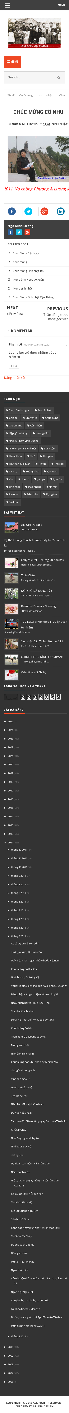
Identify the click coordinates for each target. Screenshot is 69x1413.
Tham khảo (15, 456)
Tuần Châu (28, 575)
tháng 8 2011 (18, 884)
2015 (10, 807)
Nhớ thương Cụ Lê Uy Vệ (25, 977)
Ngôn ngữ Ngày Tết (22, 1292)
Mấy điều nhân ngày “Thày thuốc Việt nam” (35, 960)
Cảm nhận (36, 425)
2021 (10, 756)
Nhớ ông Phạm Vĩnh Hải (22, 448)
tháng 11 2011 (19, 858)
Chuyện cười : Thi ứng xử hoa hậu (42, 560)
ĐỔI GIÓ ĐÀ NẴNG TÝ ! (36, 591)
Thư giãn (48, 456)
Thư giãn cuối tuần (19, 463)
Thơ (32, 456)
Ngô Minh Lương (21, 226)
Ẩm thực (13, 502)
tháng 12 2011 (19, 849)
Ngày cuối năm (19, 1270)
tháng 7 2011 (18, 893)
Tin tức (42, 463)
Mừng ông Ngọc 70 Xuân (28, 279)
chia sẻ (25, 479)
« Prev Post (15, 314)
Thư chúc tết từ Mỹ (21, 1202)
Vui (11, 479)
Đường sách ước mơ (22, 1244)
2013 (10, 825)
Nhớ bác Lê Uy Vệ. (21, 1146)
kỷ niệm (57, 479)
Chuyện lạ (31, 417)
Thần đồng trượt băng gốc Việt (55, 316)
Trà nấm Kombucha (22, 1011)
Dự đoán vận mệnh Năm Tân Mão (30, 1163)
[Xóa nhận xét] (66, 345)
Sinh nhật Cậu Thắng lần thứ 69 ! (42, 641)
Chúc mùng (51, 417)
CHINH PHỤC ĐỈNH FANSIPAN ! (42, 657)
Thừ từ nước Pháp (21, 1236)
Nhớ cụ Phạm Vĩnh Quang (23, 440)
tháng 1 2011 (18, 1336)
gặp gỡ (41, 479)
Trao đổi (59, 463)
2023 (10, 738)
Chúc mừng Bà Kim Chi (24, 969)
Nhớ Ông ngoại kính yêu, (25, 1138)
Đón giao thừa (19, 1253)
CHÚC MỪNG (18, 1129)
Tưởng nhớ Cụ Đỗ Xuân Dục (27, 952)
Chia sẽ (13, 417)
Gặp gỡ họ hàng (18, 433)
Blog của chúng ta (19, 410)
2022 (10, 747)
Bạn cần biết (44, 410)
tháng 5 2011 (18, 910)
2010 (10, 1347)
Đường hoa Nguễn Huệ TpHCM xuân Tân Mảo (37, 1317)
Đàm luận (32, 494)
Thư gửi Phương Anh (23, 1070)
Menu (14, 62)
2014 (10, 816)
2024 (10, 730)
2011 (10, 842)
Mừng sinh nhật (22, 288)
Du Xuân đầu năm (21, 1112)
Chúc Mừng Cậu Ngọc (26, 253)
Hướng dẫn (42, 433)
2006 (10, 1381)
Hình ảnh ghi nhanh (22, 1053)
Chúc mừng (20, 262)
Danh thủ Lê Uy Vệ (21, 1087)
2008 (10, 1364)
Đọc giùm (51, 494)
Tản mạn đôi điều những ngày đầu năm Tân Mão (39, 1121)
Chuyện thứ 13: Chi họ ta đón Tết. (30, 1300)
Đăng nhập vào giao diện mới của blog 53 (34, 994)
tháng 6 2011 (18, 901)
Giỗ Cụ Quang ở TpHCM (24, 1211)
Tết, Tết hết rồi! (19, 1096)
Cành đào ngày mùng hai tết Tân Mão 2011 (35, 1228)
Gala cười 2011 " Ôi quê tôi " (27, 1194)
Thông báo (17, 1155)
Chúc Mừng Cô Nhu (22, 1028)
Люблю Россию (31, 524)
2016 (10, 799)
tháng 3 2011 (18, 927)
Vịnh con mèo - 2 (20, 1079)
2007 (10, 1373)
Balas (14, 365)
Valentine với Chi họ (33, 672)
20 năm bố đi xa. (20, 1219)
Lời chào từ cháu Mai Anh (25, 1309)
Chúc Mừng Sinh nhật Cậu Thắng (33, 297)
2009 (10, 1355)
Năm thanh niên (20, 1172)
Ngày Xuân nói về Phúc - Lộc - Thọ (30, 1003)
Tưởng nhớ (32, 471)
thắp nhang (34, 486)
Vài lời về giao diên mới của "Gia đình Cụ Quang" (39, 986)
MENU (61, 5)
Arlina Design (43, 1406)
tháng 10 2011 (19, 867)
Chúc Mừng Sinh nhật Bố (28, 271)
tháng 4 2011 (18, 919)
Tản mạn (52, 471)
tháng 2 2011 (18, 936)
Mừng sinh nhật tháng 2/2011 (28, 1325)
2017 (10, 790)
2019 (10, 773)
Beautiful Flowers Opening (38, 606)
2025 (10, 721)
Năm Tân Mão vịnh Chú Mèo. (27, 1104)
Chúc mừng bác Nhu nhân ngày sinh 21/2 (34, 1062)
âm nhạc (14, 494)
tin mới (53, 486)
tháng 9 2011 (18, 875)
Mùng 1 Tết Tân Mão (22, 1261)
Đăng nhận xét (14, 377)
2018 (10, 782)
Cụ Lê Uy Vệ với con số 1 (25, 943)
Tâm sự (13, 471)
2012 (10, 834)
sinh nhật (60, 124)
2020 (10, 764)
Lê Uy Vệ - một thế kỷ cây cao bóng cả (32, 1019)
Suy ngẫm (49, 448)
